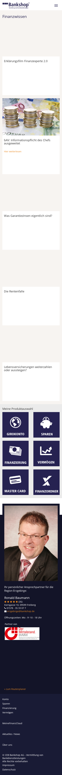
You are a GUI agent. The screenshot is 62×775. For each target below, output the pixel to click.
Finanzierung (9, 708)
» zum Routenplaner (15, 689)
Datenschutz (9, 769)
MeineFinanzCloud (12, 723)
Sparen (6, 703)
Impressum (8, 765)
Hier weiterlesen (12, 151)
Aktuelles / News (11, 734)
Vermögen (7, 712)
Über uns (7, 744)
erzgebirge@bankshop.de (20, 611)
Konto (5, 699)
